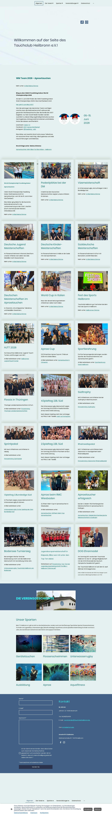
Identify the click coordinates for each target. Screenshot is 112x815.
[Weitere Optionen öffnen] (93, 3)
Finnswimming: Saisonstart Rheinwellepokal (92, 461)
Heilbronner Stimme (92, 310)
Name (21, 699)
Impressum (33, 813)
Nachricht (22, 718)
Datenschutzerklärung (21, 813)
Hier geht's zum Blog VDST (25, 105)
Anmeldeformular (68, 727)
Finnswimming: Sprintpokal (13, 459)
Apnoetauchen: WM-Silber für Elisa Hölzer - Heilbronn (34, 149)
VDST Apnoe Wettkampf (31, 127)
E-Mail (21, 708)
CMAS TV (27, 125)
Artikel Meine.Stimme (31, 86)
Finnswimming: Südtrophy (86, 407)
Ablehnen (98, 809)
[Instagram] (86, 22)
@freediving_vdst (30, 129)
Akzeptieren (88, 809)
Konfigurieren (44, 813)
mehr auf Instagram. (63, 416)
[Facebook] (82, 22)
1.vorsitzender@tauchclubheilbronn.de (77, 720)
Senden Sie (35, 767)
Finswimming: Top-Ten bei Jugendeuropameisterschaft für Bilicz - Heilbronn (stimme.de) (55, 566)
